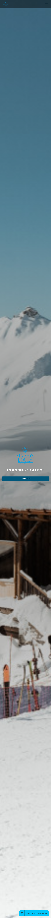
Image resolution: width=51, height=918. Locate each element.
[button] (46, 4)
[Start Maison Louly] (5, 4)
